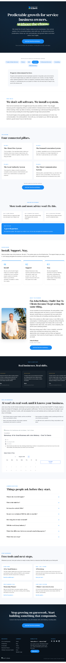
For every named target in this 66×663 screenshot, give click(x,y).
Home (17, 641)
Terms (17, 645)
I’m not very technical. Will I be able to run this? (22, 514)
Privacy (17, 647)
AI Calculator (4, 645)
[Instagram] (54, 641)
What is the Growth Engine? (15, 497)
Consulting (57, 62)
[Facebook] (51, 641)
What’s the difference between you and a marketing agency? (26, 531)
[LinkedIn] (59, 641)
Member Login (19, 652)
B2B (29, 62)
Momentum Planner (6, 647)
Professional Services (46, 62)
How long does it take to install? (17, 520)
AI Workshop (4, 643)
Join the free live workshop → (33, 41)
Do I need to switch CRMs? (15, 508)
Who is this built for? (13, 502)
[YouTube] (56, 641)
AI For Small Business (6, 641)
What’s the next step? (13, 537)
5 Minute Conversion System (8, 649)
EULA (17, 649)
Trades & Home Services (12, 62)
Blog (17, 643)
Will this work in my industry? (16, 525)
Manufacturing (33, 65)
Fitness (23, 62)
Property (35, 62)
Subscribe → (35, 651)
